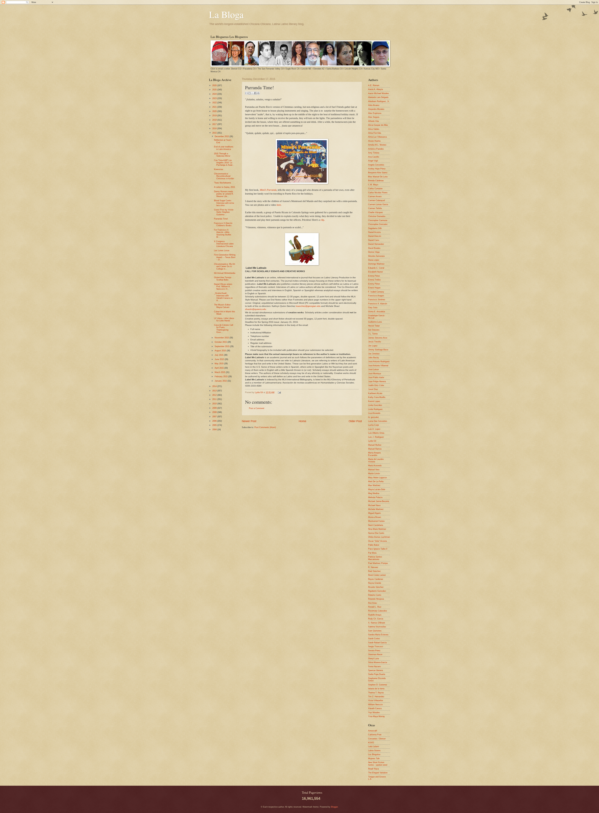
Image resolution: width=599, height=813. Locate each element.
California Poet (374, 734)
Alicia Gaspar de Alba (378, 125)
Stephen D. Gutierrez (377, 685)
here (279, 205)
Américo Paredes (376, 149)
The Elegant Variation (377, 773)
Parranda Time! (221, 219)
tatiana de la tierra (376, 688)
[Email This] (246, 93)
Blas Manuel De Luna (377, 176)
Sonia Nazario (374, 666)
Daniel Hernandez (376, 244)
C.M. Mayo (373, 184)
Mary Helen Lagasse (377, 477)
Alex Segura (373, 117)
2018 (214, 120)
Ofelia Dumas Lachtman (379, 537)
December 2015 (222, 136)
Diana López (373, 260)
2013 (214, 390)
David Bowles (374, 248)
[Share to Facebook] (255, 93)
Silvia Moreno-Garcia (377, 662)
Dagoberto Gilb (375, 228)
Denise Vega (374, 252)
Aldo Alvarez (374, 105)
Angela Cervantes (376, 165)
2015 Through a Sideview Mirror (222, 154)
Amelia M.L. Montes (377, 145)
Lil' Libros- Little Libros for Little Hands (224, 319)
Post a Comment (256, 408)
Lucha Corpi (373, 425)
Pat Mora (372, 553)
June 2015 (220, 359)
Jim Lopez (372, 346)
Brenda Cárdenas (376, 180)
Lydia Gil (259, 392)
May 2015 (219, 363)
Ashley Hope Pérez (377, 169)
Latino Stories (374, 750)
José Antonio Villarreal (378, 365)
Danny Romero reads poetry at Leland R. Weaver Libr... (224, 193)
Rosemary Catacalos (377, 611)
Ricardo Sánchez (376, 587)
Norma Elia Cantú (376, 533)
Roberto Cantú (374, 595)
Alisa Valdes (373, 129)
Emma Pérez (374, 276)
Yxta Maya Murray (376, 716)
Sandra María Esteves (378, 634)
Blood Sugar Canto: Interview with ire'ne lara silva (224, 203)
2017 (214, 124)
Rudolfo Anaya (374, 615)
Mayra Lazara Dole (376, 489)
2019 (214, 115)
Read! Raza (373, 769)
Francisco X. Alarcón (377, 303)
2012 (214, 395)
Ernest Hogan (374, 288)
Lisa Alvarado (374, 413)
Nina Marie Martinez (377, 529)
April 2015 (219, 368)
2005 (214, 425)
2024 (214, 94)
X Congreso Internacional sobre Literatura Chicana (224, 243)
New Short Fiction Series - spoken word (377, 763)
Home (302, 421)
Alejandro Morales (376, 109)
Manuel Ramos (375, 449)
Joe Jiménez (374, 354)
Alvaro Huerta (374, 141)
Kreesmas (218, 169)
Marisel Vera (373, 469)
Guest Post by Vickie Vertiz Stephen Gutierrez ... (223, 212)
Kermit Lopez (374, 401)
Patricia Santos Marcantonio (375, 558)
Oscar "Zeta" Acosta (377, 541)
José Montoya (374, 373)
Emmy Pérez (374, 284)
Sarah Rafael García (377, 642)
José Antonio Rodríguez (379, 361)
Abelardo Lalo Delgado (378, 97)
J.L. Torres (373, 334)
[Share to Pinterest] (258, 93)
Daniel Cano (373, 240)
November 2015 (222, 337)
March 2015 (220, 372)
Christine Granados (376, 216)
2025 (214, 89)
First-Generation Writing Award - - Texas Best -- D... (224, 257)
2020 (214, 111)
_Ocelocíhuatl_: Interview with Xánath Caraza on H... (223, 297)
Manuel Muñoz (374, 445)
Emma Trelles (374, 280)
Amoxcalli (372, 731)
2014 (214, 386)
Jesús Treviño (374, 342)
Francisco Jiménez (376, 299)
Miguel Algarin (374, 513)
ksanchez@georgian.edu (308, 306)
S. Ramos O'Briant (376, 623)
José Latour (373, 369)
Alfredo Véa (373, 121)
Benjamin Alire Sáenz (377, 172)
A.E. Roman (373, 85)
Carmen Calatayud (376, 200)
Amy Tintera (373, 153)
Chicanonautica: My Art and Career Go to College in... (224, 266)
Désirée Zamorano (376, 256)
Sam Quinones (375, 631)
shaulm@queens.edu (255, 309)
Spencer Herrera (375, 670)
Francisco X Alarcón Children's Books (223, 224)
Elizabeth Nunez (375, 272)
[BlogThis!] (249, 93)
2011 (214, 399)
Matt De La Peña (375, 481)
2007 (214, 416)
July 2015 (219, 355)
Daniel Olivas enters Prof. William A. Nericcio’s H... (223, 286)
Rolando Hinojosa (376, 599)
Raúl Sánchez (374, 571)
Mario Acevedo (375, 465)
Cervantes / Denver (377, 739)
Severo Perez (374, 650)
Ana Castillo (373, 157)
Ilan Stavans (374, 330)
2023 (214, 98)
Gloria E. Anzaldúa (376, 311)
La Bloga (226, 14)
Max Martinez (374, 485)
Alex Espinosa (374, 113)
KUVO (371, 742)
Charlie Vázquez (375, 212)
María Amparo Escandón (374, 454)
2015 (214, 133)
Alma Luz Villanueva (377, 137)
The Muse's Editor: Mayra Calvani (222, 306)
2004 (214, 429)
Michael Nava (374, 505)
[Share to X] (252, 93)
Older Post (355, 421)
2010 (214, 403)
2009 (214, 408)
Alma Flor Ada (374, 133)
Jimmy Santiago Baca (378, 349)
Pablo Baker (373, 545)
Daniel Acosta (374, 232)
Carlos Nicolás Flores (377, 192)
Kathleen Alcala (375, 393)
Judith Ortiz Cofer (376, 385)
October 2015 (221, 342)
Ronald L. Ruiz (374, 607)
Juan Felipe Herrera (377, 381)
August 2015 (221, 350)
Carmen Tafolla (375, 208)
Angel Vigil (373, 161)
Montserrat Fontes (376, 521)
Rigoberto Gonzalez (377, 591)
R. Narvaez (373, 567)
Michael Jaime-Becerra (378, 501)
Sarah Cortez (374, 638)
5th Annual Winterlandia (224, 273)
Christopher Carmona (377, 220)
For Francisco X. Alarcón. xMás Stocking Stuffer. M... (222, 233)
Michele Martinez (376, 509)
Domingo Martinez (376, 264)
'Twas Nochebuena (222, 183)
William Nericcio (375, 704)
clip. (323, 220)
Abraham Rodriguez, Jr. (378, 101)
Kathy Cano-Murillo (376, 397)
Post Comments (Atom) (265, 427)
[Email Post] (279, 392)
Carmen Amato (375, 196)
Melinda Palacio (375, 497)
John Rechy (373, 357)
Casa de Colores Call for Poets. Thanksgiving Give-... (223, 328)
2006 (214, 421)
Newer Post (249, 421)
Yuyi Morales (374, 712)
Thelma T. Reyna (376, 692)
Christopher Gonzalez (378, 224)
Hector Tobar (374, 326)
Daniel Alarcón (374, 236)
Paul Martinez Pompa (378, 563)
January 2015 (221, 381)
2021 (214, 107)
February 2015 (221, 376)
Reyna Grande (374, 583)
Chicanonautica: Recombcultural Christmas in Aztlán (224, 176)
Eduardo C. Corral (376, 268)
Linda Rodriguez (375, 409)
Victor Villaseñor (375, 700)
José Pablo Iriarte (376, 377)
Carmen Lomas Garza (378, 204)
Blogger (334, 807)
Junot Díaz (373, 389)
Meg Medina (373, 493)
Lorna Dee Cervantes (377, 421)
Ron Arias (372, 603)
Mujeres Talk (374, 758)
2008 (214, 412)
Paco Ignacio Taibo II (377, 549)
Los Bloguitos (374, 754)
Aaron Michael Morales (378, 93)
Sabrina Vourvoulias (377, 627)
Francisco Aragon (376, 296)
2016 (214, 128)
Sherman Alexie (375, 654)
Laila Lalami (373, 746)
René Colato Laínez (377, 575)
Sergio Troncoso (375, 646)
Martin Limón (374, 473)
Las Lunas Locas (221, 250)
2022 (214, 102)
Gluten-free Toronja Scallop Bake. (222, 278)
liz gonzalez (373, 417)
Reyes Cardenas (375, 579)
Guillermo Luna (375, 322)
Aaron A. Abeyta (375, 89)
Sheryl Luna (373, 658)
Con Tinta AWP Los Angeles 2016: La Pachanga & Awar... (224, 162)
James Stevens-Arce (377, 338)
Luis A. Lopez (374, 429)
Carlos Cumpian (375, 188)
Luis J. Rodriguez (376, 437)
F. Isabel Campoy (376, 292)
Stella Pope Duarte (376, 674)
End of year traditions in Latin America (223, 148)
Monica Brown (374, 517)
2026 (214, 85)
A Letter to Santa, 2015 (224, 187)
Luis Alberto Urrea (376, 433)
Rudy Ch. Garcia (375, 619)
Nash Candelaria (375, 525)
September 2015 (222, 346)
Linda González (375, 405)
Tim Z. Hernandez (376, 696)
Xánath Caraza (375, 708)
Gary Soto (372, 307)
